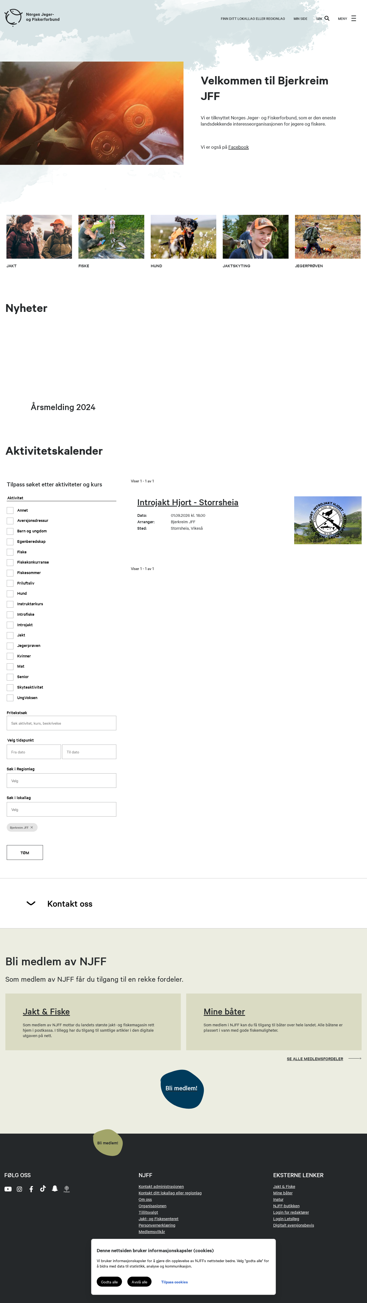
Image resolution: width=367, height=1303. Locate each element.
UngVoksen (26, 697)
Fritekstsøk (17, 712)
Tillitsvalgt (148, 1212)
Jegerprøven (28, 645)
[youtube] (7, 1189)
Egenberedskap (31, 541)
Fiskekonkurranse (32, 562)
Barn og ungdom (31, 530)
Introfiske (25, 614)
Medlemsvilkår (152, 1231)
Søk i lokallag (19, 797)
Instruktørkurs (29, 603)
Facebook (238, 147)
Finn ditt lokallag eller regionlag (253, 18)
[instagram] (19, 1189)
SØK (319, 18)
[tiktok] (43, 1189)
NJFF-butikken (286, 1205)
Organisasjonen (152, 1205)
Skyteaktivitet (29, 687)
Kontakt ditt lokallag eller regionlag (170, 1192)
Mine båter (283, 1192)
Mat (20, 666)
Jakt (20, 635)
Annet (22, 510)
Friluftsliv (25, 583)
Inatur (278, 1199)
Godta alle (109, 1281)
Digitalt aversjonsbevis (293, 1225)
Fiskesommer (28, 572)
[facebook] (31, 1189)
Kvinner (23, 655)
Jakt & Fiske (284, 1186)
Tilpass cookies (174, 1281)
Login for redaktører (291, 1212)
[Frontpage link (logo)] (13, 18)
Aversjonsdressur (32, 520)
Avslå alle (139, 1281)
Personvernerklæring (157, 1225)
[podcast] (66, 1189)
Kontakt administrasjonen (161, 1186)
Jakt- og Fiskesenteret (158, 1218)
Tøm (24, 852)
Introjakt (24, 624)
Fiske (21, 551)
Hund (21, 593)
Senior (22, 676)
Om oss (145, 1199)
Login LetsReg (286, 1218)
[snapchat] (55, 1189)
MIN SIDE (300, 18)
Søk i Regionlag (21, 768)
